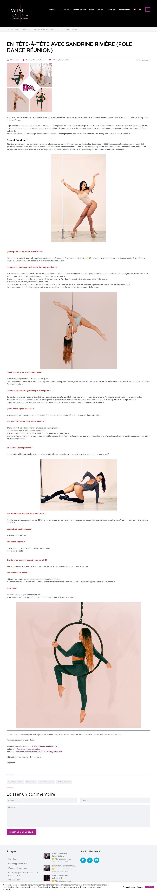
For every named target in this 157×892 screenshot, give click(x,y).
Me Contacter (14, 879)
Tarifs (100, 9)
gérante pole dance (15, 782)
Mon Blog (12, 859)
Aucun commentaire (143, 60)
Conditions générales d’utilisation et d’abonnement (23, 873)
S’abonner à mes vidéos (18, 868)
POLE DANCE (30, 782)
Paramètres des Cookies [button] (133, 887)
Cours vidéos (79, 9)
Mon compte (124, 9)
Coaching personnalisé (17, 863)
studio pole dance (64, 782)
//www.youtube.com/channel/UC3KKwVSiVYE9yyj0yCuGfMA (38, 751)
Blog (91, 9)
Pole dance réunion (46, 782)
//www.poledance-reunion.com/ (44, 746)
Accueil (52, 9)
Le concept (64, 9)
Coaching (111, 9)
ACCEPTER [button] (149, 887)
